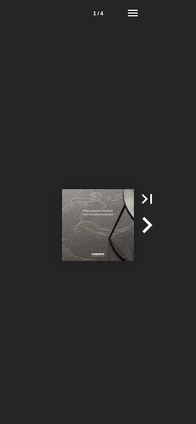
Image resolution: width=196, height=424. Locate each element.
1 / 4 (98, 13)
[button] (147, 199)
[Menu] (133, 13)
